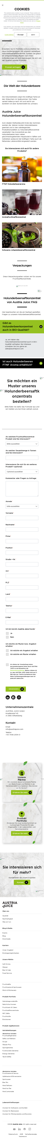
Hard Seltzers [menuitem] (7, 1085)
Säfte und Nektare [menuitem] (8, 1038)
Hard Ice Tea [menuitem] (6, 1088)
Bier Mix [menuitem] (5, 1082)
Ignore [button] (33, 35)
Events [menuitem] (4, 933)
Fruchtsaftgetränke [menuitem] (9, 1036)
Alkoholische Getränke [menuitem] (9, 1071)
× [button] (2, 4)
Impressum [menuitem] (23, 1136)
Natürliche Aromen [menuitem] (9, 1004)
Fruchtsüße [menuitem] (6, 1016)
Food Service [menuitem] (7, 973)
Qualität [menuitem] (5, 916)
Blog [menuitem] (4, 936)
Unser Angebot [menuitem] (7, 950)
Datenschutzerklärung (17, 670)
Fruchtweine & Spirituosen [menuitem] (11, 987)
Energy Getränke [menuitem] (8, 1054)
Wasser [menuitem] (5, 967)
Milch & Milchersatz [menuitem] (9, 990)
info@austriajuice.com (14, 729)
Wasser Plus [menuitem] (6, 1044)
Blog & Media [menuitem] (7, 928)
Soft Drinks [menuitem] (6, 964)
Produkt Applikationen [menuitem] (10, 1026)
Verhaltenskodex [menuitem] (31, 1134)
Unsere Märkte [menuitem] (7, 959)
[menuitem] (22, 980)
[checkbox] (22, 635)
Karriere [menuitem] (5, 945)
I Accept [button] (20, 34)
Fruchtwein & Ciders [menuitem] (9, 1007)
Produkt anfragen (12, 67)
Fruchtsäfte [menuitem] (6, 984)
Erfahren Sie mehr (20, 833)
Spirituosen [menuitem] (6, 1079)
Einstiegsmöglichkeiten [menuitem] (10, 953)
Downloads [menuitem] (6, 939)
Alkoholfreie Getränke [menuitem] (9, 1033)
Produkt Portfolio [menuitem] (9, 996)
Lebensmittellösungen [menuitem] (10, 1102)
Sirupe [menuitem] (4, 1042)
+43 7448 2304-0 (13, 735)
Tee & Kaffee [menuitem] (6, 1057)
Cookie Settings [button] (9, 34)
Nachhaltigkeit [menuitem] (7, 919)
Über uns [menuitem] (5, 911)
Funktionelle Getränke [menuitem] (10, 1051)
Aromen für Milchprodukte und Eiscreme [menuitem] (16, 1114)
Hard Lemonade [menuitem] (8, 1091)
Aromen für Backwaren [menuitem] (10, 1111)
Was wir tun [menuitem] (6, 922)
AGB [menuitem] (21, 1134)
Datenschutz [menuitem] (13, 1134)
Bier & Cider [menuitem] (6, 970)
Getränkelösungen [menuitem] (9, 1030)
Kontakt (20, 882)
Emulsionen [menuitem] (6, 1019)
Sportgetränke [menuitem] (7, 1048)
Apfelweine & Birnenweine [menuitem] (11, 1076)
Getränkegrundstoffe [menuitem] (9, 1001)
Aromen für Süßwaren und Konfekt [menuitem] (14, 1108)
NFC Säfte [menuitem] (6, 1013)
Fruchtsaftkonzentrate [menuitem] (10, 1010)
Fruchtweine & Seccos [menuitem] (10, 1073)
